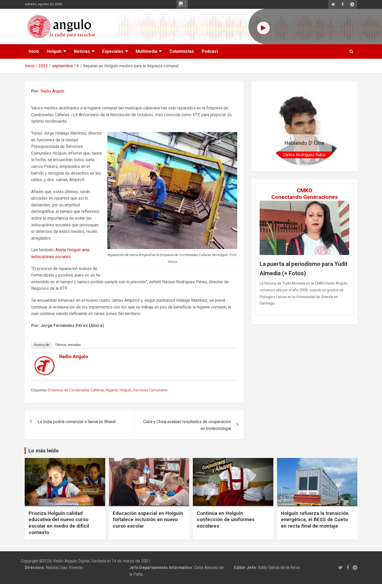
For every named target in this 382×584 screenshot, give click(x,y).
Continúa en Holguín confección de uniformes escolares (225, 519)
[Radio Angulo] (44, 359)
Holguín (54, 51)
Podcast (210, 51)
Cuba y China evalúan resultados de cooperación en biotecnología (187, 425)
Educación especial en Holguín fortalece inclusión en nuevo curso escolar (148, 519)
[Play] (263, 28)
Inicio (34, 51)
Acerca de (41, 345)
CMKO (304, 190)
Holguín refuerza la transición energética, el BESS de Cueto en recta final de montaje (314, 519)
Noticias (82, 51)
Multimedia (146, 51)
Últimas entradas (68, 345)
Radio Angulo (52, 91)
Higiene (112, 390)
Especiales (112, 51)
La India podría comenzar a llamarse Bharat (77, 421)
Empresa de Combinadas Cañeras (76, 390)
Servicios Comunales (150, 390)
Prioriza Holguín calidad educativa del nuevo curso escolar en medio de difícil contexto (59, 522)
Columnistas (181, 51)
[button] (271, 126)
